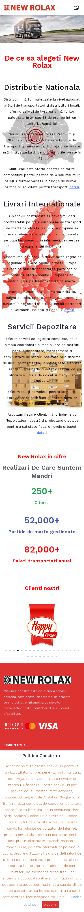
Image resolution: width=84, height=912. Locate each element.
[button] (5, 650)
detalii (74, 187)
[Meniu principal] (76, 7)
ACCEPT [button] (50, 904)
